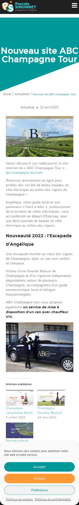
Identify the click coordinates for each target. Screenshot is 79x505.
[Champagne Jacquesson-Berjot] (19, 398)
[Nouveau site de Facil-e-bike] (19, 430)
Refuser (39, 478)
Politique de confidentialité (53, 499)
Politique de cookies (19, 499)
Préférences (39, 490)
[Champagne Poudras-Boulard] (51, 398)
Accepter (39, 467)
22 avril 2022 (49, 107)
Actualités (28, 107)
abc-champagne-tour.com (24, 172)
